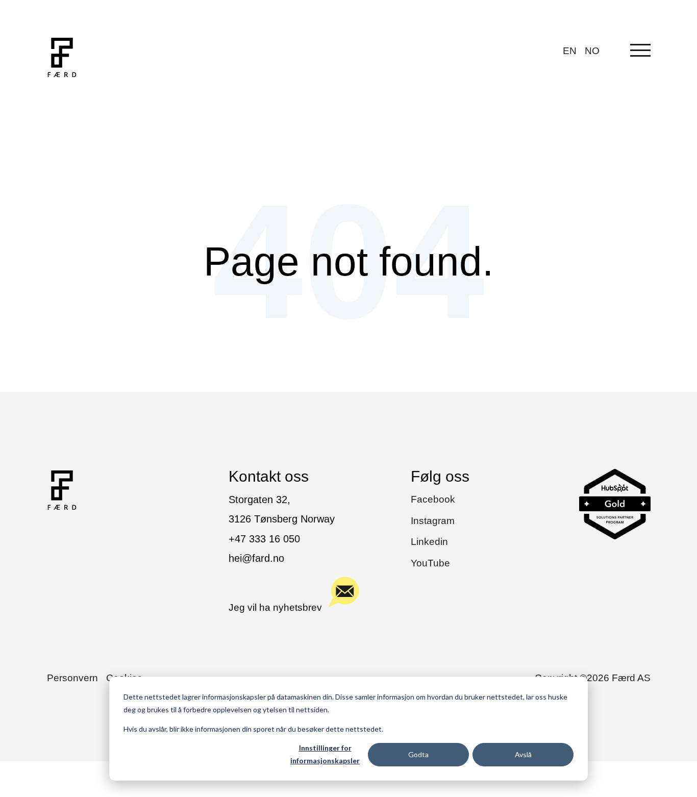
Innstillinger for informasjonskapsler (325, 754)
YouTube (430, 563)
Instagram (433, 520)
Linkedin (429, 541)
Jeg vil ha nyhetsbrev (275, 607)
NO (592, 50)
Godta (418, 754)
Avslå (523, 754)
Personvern (72, 678)
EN (570, 50)
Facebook (433, 499)
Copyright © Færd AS (593, 678)
